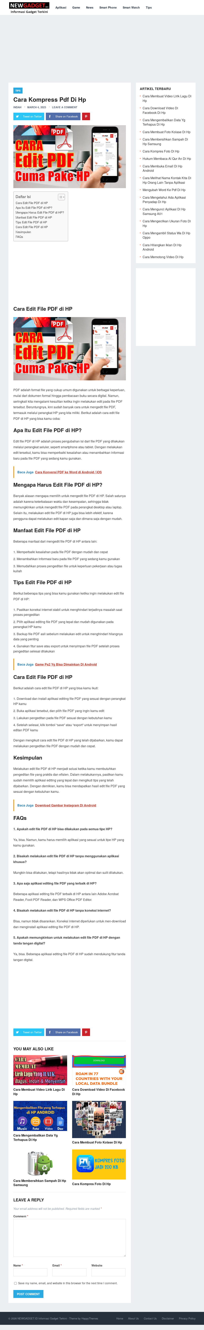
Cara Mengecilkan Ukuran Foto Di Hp (167, 223)
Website (96, 1265)
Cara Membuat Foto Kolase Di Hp (97, 1142)
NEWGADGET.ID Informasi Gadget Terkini (42, 1318)
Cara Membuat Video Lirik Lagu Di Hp (39, 1091)
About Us (133, 1318)
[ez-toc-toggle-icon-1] (59, 197)
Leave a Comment (64, 107)
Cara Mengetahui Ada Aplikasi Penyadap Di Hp (164, 199)
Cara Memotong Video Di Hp (163, 257)
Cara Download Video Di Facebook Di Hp (98, 1091)
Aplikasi (60, 7)
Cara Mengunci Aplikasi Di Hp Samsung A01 (164, 211)
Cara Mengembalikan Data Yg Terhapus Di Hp (35, 1137)
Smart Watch (131, 7)
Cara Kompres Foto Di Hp (91, 1184)
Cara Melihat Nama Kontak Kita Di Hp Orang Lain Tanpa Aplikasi (167, 180)
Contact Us (150, 1318)
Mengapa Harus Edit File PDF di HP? (40, 212)
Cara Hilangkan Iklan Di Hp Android (162, 247)
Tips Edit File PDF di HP (31, 222)
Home (119, 1318)
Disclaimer (168, 1318)
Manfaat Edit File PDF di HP (34, 217)
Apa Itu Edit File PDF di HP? (34, 207)
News (89, 7)
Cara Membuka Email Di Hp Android (162, 168)
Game (76, 7)
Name (18, 1265)
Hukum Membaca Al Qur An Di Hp (167, 158)
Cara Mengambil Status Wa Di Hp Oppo (166, 235)
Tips (149, 7)
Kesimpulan (23, 232)
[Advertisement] (102, 46)
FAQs (19, 236)
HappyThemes (89, 1318)
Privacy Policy (187, 1318)
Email (57, 1265)
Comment (20, 1216)
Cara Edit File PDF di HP (32, 203)
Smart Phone (108, 7)
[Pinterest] (86, 116)
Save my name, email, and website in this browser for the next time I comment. (68, 1283)
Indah (17, 107)
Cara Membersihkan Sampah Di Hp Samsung (39, 1182)
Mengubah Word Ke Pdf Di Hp (164, 189)
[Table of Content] (61, 197)
